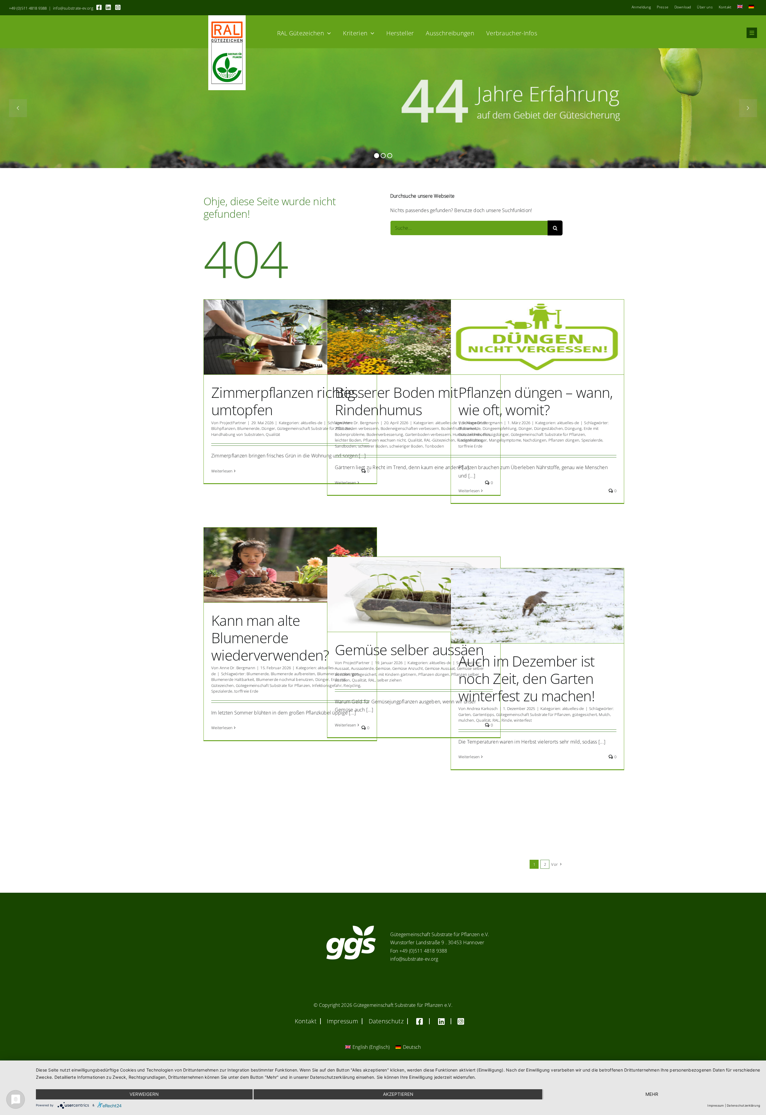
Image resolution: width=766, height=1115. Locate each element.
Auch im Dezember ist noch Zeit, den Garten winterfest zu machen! (526, 678)
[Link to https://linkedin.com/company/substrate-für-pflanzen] (108, 7)
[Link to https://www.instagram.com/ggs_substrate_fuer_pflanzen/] (118, 7)
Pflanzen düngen (564, 440)
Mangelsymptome (505, 440)
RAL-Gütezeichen (439, 440)
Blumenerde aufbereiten (293, 673)
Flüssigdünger (496, 434)
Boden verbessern (362, 428)
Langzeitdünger (472, 440)
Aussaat (342, 668)
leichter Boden (348, 440)
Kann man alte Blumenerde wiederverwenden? (270, 637)
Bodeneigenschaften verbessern (410, 428)
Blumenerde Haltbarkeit (232, 679)
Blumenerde (248, 428)
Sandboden (345, 446)
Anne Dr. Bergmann (361, 422)
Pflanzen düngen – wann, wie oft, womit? (535, 401)
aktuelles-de (312, 422)
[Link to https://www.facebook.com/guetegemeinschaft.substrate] (99, 7)
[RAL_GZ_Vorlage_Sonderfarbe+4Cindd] (227, 17)
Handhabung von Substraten (237, 434)
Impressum (715, 1105)
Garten (464, 714)
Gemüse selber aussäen (409, 649)
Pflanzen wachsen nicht (384, 440)
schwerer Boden (372, 446)
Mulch (604, 714)
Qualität (273, 434)
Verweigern (144, 1094)
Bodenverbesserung (385, 434)
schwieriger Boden (406, 446)
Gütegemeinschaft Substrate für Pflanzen (314, 428)
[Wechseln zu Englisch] (740, 7)
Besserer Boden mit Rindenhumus (396, 401)
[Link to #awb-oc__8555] (752, 33)
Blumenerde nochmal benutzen (284, 679)
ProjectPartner (233, 422)
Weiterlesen (222, 471)
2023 (339, 428)
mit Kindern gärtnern (398, 674)
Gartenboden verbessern (428, 434)
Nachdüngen (534, 440)
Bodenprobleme (349, 434)
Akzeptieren (398, 1094)
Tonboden (434, 446)
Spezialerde (592, 440)
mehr (651, 1094)
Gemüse (383, 668)
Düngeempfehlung (500, 428)
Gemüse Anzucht (407, 668)
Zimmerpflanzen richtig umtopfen (283, 401)
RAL (372, 680)
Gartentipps (483, 714)
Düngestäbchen (548, 428)
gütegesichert (364, 674)
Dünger (268, 428)
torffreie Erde (470, 446)
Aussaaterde (362, 668)
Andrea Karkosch (482, 708)
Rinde (506, 720)
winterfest (522, 720)
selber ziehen (389, 680)
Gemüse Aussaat (440, 668)
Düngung (573, 428)
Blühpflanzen (223, 428)
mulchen (466, 720)
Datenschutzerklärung (743, 1105)
